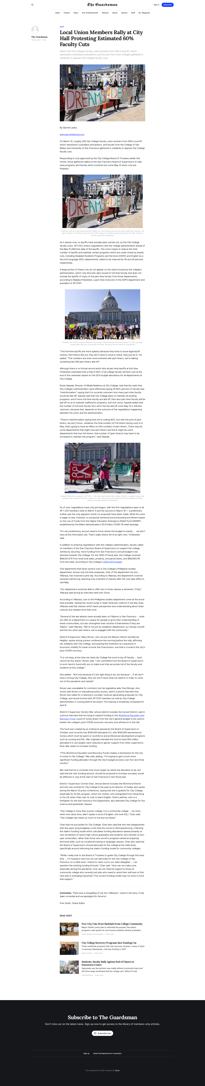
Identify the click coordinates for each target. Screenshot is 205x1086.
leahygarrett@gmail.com (72, 134)
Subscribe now (104, 1033)
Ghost (117, 1070)
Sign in (156, 5)
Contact (67, 13)
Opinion (124, 13)
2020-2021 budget (112, 562)
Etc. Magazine (144, 13)
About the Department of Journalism (107, 1053)
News (76, 13)
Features (105, 13)
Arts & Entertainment (90, 13)
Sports (115, 13)
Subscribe (167, 5)
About (57, 13)
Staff (133, 13)
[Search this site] (32, 5)
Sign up (86, 1053)
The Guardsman (39, 37)
